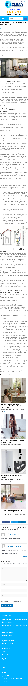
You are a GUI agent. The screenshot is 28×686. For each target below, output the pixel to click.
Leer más (5, 411)
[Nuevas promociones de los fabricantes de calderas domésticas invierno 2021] (13, 390)
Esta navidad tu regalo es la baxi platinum (11, 476)
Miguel (8, 533)
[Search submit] (25, 19)
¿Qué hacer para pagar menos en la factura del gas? (12, 441)
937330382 (14, 11)
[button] (2, 18)
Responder (24, 541)
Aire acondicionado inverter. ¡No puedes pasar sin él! (11, 511)
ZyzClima (5, 659)
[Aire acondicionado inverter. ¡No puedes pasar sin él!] (13, 496)
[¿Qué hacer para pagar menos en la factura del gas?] (13, 426)
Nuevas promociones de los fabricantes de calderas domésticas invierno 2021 (13, 406)
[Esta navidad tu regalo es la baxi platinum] (13, 461)
